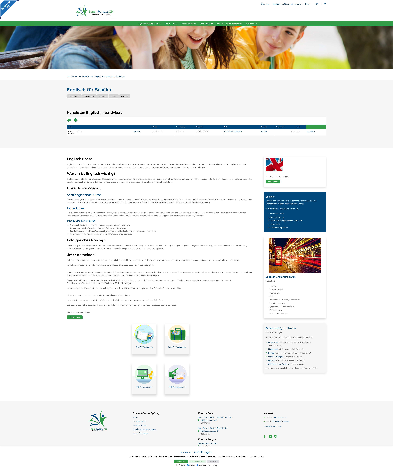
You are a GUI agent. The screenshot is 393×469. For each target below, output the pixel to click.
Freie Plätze (75, 317)
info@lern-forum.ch (280, 421)
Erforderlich (181, 465)
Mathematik (89, 96)
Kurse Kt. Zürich (139, 421)
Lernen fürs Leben (140, 433)
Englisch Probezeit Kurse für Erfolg (110, 76)
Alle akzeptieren (181, 461)
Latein (114, 96)
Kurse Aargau (205, 24)
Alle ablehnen (212, 461)
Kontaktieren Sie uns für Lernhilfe (287, 4)
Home (135, 417)
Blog (307, 4)
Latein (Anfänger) (275, 357)
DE (316, 4)
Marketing (213, 465)
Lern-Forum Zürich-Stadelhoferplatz (215, 417)
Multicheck (250, 24)
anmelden (136, 131)
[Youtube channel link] (270, 437)
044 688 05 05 (279, 417)
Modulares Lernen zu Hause (144, 429)
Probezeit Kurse (187, 24)
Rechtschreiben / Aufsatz (279, 364)
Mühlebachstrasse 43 (209, 431)
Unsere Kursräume (272, 426)
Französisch (74, 96)
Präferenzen (203, 465)
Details (264, 131)
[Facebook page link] (265, 437)
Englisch (124, 96)
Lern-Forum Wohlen (207, 443)
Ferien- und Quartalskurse (281, 328)
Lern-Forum (72, 76)
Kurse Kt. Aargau (140, 425)
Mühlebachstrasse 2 (208, 420)
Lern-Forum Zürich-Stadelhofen (213, 428)
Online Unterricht (233, 24)
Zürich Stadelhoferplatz (233, 131)
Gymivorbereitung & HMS (149, 24)
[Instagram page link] (275, 437)
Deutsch (102, 96)
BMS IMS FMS (170, 24)
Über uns (265, 4)
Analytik (192, 465)
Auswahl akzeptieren (197, 461)
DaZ (218, 24)
